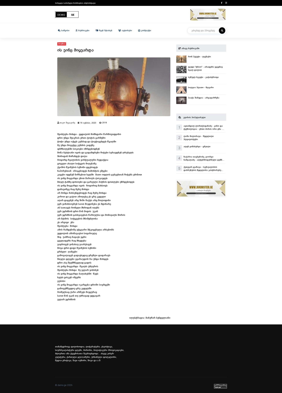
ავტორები (126, 30)
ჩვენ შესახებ (105, 30)
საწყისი (65, 30)
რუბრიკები (83, 30)
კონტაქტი (145, 30)
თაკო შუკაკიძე (67, 123)
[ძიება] (222, 30)
